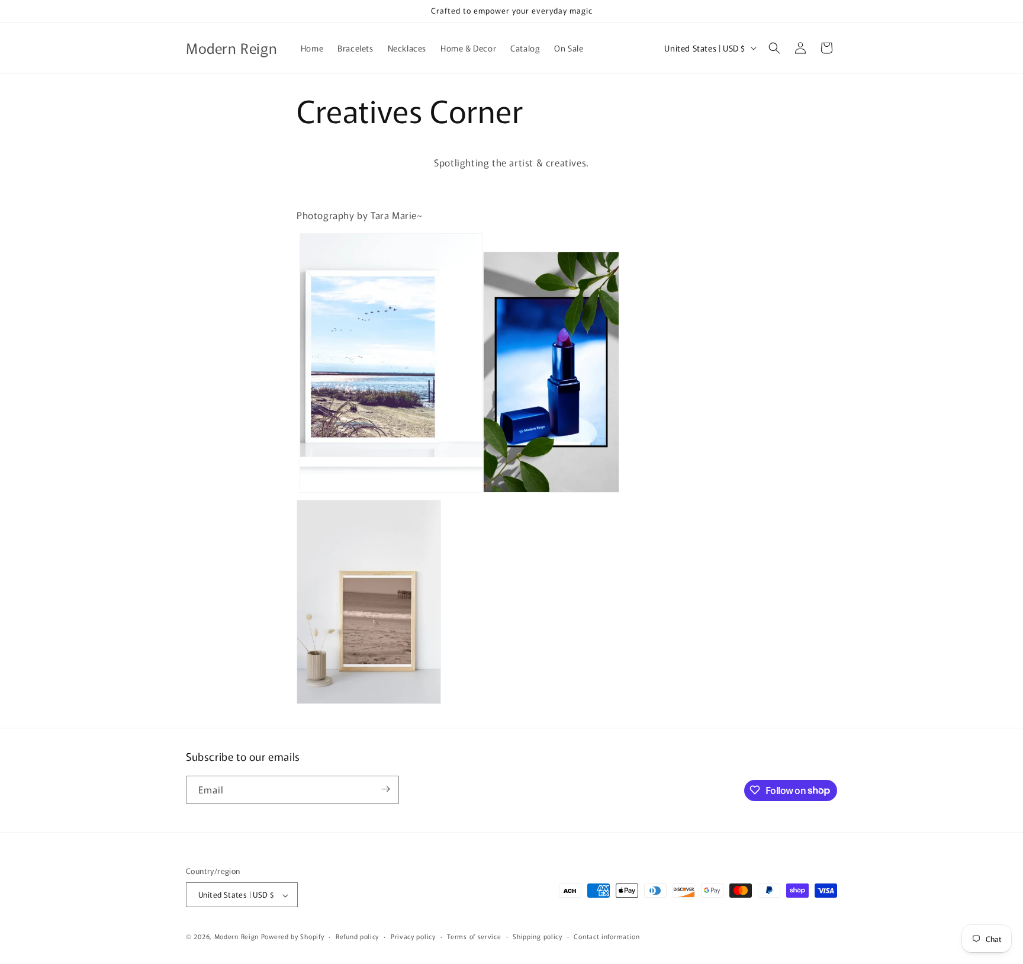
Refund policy (357, 936)
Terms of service (474, 936)
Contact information (606, 936)
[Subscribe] (385, 789)
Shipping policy (537, 936)
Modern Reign (236, 936)
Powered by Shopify (292, 936)
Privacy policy (413, 936)
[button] (774, 48)
